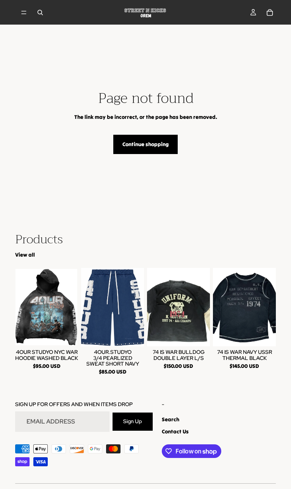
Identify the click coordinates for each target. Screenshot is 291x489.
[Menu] (24, 12)
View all (25, 254)
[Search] (40, 12)
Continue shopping (145, 144)
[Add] (198, 334)
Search (170, 419)
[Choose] (66, 334)
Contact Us (175, 431)
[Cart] (269, 12)
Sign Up (132, 421)
